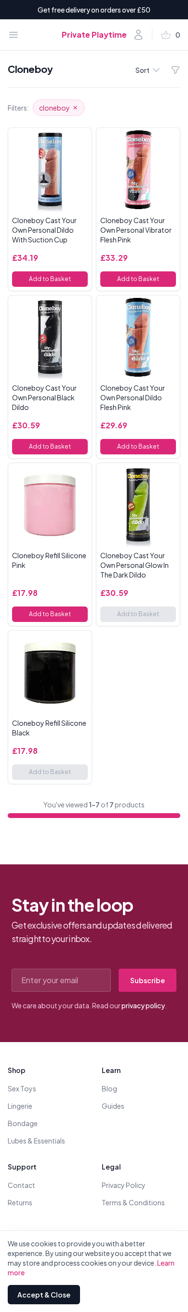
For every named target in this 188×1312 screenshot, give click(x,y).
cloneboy (54, 107)
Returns (20, 1202)
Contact (21, 1185)
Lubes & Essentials (36, 1140)
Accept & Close (43, 1294)
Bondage (23, 1123)
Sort (142, 70)
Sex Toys (22, 1088)
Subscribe (147, 980)
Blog (109, 1088)
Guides (113, 1105)
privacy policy (143, 1005)
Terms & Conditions (133, 1202)
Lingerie (20, 1105)
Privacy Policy (124, 1185)
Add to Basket (50, 278)
